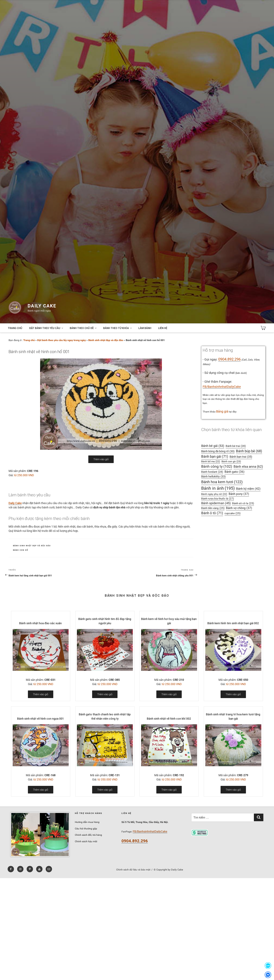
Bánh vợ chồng (239, 508)
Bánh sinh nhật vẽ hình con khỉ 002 (169, 718)
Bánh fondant (212, 471)
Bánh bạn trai (241, 456)
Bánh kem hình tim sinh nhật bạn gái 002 (233, 623)
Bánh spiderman (216, 503)
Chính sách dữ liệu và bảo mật (133, 869)
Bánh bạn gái (214, 456)
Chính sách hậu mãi (86, 841)
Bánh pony (239, 494)
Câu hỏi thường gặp (86, 828)
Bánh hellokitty (213, 476)
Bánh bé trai (236, 446)
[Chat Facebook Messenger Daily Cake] (268, 974)
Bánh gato (235, 472)
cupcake (233, 513)
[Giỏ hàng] (263, 328)
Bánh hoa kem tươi (222, 482)
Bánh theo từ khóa (116, 328)
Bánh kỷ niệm (248, 488)
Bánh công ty (216, 466)
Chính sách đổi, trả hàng (88, 834)
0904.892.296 (229, 359)
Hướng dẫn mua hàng (87, 822)
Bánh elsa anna (248, 466)
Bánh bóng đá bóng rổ (218, 451)
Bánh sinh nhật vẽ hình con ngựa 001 (40, 718)
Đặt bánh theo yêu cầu (44, 328)
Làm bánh (144, 328)
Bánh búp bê (249, 451)
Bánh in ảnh (218, 488)
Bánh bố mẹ (210, 461)
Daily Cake (42, 306)
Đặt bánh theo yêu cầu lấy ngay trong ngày (61, 340)
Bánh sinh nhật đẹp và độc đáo (105, 340)
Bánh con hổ (20, 550)
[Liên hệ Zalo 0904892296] (268, 965)
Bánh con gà (231, 461)
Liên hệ (162, 328)
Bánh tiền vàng (213, 508)
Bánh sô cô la (243, 503)
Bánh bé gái (212, 446)
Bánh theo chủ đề (82, 328)
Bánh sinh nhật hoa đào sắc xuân (40, 623)
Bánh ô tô (212, 513)
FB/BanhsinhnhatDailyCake (222, 387)
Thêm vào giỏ (101, 459)
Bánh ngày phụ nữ (214, 494)
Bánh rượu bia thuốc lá (217, 498)
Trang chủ (15, 328)
